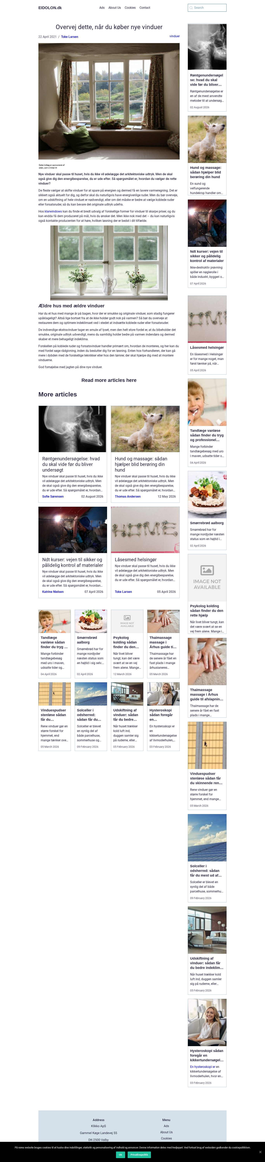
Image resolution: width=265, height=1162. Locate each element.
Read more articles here (109, 380)
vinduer (175, 36)
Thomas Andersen (128, 496)
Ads (102, 8)
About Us (114, 8)
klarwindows (53, 211)
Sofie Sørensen (53, 496)
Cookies (130, 8)
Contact (144, 8)
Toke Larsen (69, 37)
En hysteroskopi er (202, 1067)
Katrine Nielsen (53, 592)
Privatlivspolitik (139, 1154)
